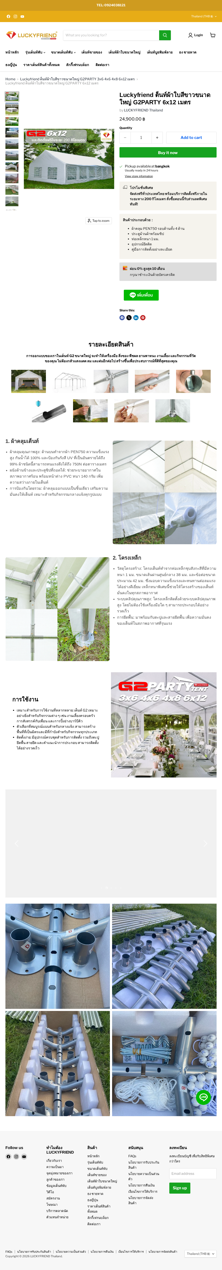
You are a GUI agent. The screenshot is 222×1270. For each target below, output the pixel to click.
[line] (203, 1097)
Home (10, 79)
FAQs (132, 1156)
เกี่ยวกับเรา (54, 1161)
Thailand (202, 16)
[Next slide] (204, 843)
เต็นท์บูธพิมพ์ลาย (160, 52)
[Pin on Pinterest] (142, 317)
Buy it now (168, 152)
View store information (139, 176)
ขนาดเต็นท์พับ (62, 52)
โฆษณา (51, 1205)
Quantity (125, 128)
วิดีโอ (50, 1192)
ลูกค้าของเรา (55, 1179)
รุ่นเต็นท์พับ (34, 52)
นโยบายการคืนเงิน (141, 1185)
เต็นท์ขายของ (92, 52)
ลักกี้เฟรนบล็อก (77, 65)
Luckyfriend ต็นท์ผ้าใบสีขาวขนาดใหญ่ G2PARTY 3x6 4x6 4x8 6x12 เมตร (77, 79)
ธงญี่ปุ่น (11, 65)
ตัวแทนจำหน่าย (57, 1217)
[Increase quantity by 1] (157, 138)
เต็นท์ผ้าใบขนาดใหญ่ (124, 52)
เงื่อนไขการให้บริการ (142, 1192)
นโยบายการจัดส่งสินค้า (163, 1251)
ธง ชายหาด (187, 52)
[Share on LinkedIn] (136, 317)
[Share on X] (129, 317)
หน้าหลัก (12, 52)
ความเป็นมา (55, 1167)
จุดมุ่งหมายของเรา (59, 1173)
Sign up (180, 1188)
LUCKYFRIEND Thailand (143, 110)
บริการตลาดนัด (57, 1211)
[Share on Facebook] (122, 317)
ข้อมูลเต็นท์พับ (56, 1186)
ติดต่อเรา (102, 65)
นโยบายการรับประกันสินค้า (34, 1251)
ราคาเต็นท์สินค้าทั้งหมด (41, 65)
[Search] (165, 35)
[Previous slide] (17, 843)
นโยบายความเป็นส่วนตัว (71, 1251)
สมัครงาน (53, 1198)
